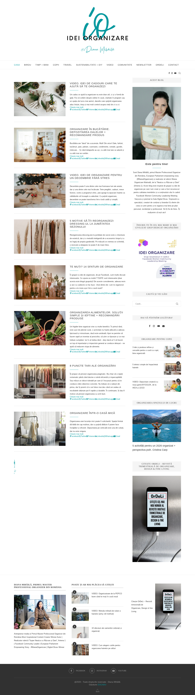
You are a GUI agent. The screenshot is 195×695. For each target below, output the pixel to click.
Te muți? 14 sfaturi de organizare (96, 266)
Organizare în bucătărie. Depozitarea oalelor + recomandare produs (90, 132)
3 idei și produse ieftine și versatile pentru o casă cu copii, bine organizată (145, 350)
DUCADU (102, 684)
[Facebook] (169, 73)
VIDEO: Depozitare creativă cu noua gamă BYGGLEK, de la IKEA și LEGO (145, 385)
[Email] (163, 326)
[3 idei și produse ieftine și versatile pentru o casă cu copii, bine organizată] (172, 351)
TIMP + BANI (42, 65)
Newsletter (143, 65)
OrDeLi (160, 65)
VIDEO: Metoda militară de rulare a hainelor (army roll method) (106, 612)
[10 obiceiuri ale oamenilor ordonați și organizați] (80, 632)
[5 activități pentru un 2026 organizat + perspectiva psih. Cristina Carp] (156, 426)
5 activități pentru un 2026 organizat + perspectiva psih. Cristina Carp (153, 447)
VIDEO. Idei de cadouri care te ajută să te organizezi (93, 85)
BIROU (27, 65)
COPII (56, 65)
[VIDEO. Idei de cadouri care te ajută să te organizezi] (40, 99)
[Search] (179, 73)
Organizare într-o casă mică (92, 413)
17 (15, 471)
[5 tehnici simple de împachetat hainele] (172, 369)
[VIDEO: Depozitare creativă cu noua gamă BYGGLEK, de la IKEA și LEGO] (172, 386)
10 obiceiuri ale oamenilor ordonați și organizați (107, 629)
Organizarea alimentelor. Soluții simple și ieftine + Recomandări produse (96, 315)
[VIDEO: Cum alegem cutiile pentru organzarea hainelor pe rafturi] (80, 649)
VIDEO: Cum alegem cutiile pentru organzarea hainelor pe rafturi (106, 646)
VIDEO (110, 65)
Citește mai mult (76, 107)
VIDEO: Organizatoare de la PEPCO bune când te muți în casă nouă (107, 595)
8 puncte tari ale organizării (93, 365)
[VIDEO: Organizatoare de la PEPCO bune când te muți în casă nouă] (80, 598)
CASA (17, 65)
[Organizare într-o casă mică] (40, 429)
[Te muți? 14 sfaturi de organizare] (40, 282)
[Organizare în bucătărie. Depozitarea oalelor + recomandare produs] (40, 145)
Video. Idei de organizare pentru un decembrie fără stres (96, 176)
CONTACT (173, 65)
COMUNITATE (125, 65)
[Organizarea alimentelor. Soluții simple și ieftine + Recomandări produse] (40, 328)
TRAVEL (67, 65)
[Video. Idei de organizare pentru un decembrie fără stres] (40, 191)
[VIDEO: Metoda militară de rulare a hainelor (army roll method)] (80, 615)
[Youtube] (175, 73)
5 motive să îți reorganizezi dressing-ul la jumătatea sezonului (92, 223)
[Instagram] (172, 73)
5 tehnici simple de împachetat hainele (145, 366)
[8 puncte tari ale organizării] (40, 381)
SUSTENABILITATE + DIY (89, 65)
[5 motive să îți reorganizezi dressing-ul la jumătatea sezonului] (40, 236)
